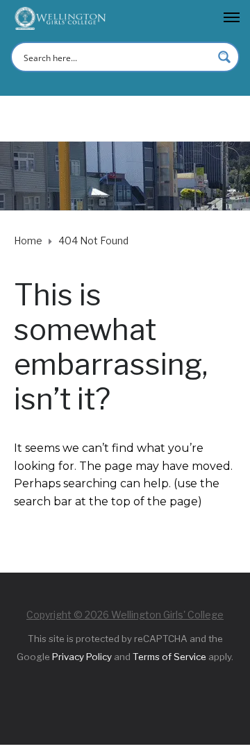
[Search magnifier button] (224, 57)
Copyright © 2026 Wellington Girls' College (125, 615)
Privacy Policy (82, 656)
